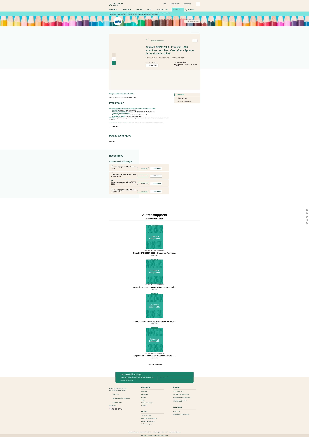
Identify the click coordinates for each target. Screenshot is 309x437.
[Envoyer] (189, 377)
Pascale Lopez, (119, 97)
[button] (163, 3)
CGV (166, 432)
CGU (163, 432)
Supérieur (118, 13)
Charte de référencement (175, 432)
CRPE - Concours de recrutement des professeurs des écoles (154, 13)
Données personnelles (133, 432)
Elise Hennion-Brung (130, 97)
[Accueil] (116, 4)
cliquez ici (130, 380)
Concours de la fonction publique (130, 13)
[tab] (114, 10)
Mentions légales (157, 432)
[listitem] (110, 408)
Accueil (112, 13)
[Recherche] (198, 4)
